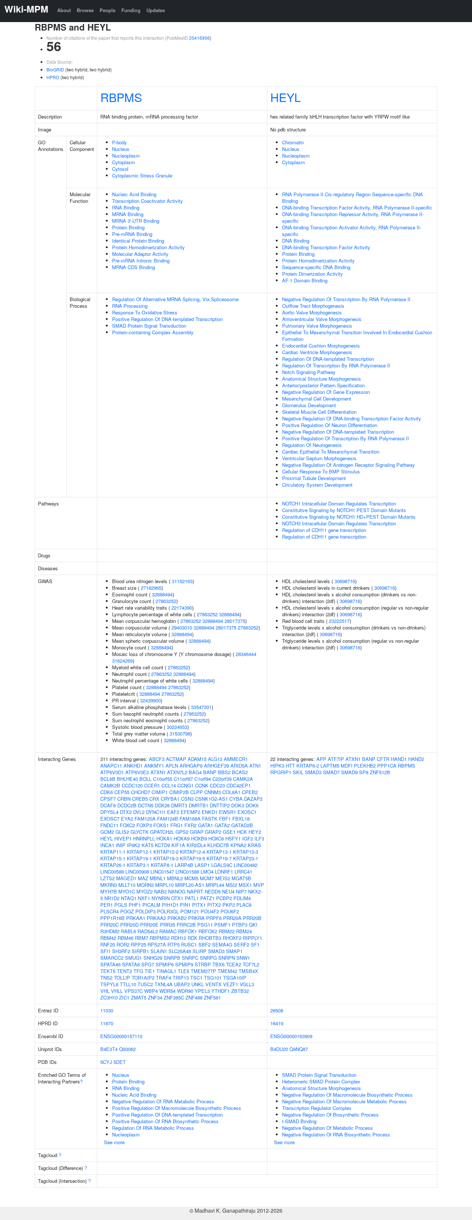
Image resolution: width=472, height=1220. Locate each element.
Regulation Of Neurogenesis (312, 444)
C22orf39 (222, 778)
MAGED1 (126, 878)
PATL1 (192, 898)
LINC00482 (245, 864)
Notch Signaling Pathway (309, 372)
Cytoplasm (123, 162)
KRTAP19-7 (219, 858)
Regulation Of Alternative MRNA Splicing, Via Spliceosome (175, 299)
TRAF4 (163, 977)
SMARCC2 (112, 957)
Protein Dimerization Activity (312, 273)
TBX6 (218, 964)
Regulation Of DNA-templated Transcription (328, 358)
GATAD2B (242, 825)
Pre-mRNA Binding (132, 233)
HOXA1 (164, 838)
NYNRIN (161, 898)
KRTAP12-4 (192, 851)
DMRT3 (179, 805)
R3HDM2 (109, 931)
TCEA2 (233, 964)
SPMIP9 (184, 964)
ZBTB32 (240, 990)
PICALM (151, 904)
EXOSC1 (247, 811)
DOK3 (237, 805)
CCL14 (169, 785)
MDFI (347, 765)
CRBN (124, 798)
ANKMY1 (154, 765)
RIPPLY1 (252, 937)
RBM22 (227, 931)
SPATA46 (110, 964)
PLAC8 (243, 904)
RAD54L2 (148, 931)
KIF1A (178, 845)
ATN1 (255, 765)
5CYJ (106, 1061)
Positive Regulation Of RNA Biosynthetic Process (165, 1121)
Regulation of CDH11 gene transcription (324, 529)
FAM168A (190, 818)
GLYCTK (140, 831)
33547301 (201, 707)
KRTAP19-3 (165, 858)
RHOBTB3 (210, 937)
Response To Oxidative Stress (144, 312)
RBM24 (244, 931)
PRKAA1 (135, 917)
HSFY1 (233, 838)
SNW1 (243, 957)
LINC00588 (112, 871)
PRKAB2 (177, 917)
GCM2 (107, 831)
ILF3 (259, 838)
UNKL (197, 984)
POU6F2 (230, 911)
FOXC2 (127, 825)
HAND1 (399, 758)
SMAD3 (216, 951)
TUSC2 (145, 984)
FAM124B (167, 818)
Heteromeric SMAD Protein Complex (321, 1081)
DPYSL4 (109, 811)
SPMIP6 (165, 964)
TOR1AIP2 (143, 977)
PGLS (120, 904)
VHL (105, 990)
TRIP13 (181, 977)
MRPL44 (215, 884)
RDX (192, 937)
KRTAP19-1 (139, 858)
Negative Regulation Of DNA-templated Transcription (338, 431)
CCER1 (152, 785)
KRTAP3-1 (138, 864)
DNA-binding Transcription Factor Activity (326, 247)
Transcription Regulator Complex (316, 1107)
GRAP (197, 831)
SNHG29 (152, 957)
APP (321, 758)
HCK (242, 831)
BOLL (145, 778)
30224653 (177, 726)
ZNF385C (174, 997)
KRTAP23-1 (245, 858)
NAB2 (160, 891)
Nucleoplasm (126, 155)
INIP (120, 845)
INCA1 (107, 845)
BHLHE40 (127, 778)
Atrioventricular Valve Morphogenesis (321, 318)
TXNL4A (164, 984)
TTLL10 (128, 984)
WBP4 (151, 990)
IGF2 (247, 838)
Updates (155, 10)
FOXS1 (161, 825)
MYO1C (126, 891)
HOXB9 (199, 838)
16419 (276, 1023)
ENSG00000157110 (121, 1036)
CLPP (196, 792)
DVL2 (139, 811)
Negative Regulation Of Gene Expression (326, 391)
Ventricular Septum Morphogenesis (319, 458)
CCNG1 (185, 785)
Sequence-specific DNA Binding (316, 267)
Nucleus (120, 148)
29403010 (181, 627)
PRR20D (129, 924)
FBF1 (225, 818)
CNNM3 (212, 792)
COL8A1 (231, 792)
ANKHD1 (133, 765)
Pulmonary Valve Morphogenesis (317, 325)
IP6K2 (133, 845)
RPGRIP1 (280, 772)
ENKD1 (210, 811)
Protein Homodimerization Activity (148, 247)
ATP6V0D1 (112, 772)
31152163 (182, 581)
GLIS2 (122, 831)
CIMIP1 (160, 792)
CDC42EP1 (238, 785)
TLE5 (183, 970)
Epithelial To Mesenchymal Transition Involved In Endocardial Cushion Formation (357, 335)
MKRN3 (108, 884)
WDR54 (167, 990)
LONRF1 (224, 871)
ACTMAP (176, 758)
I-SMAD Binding (299, 1121)
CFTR (383, 758)
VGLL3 (247, 984)
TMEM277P (203, 970)
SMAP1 (234, 951)
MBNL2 (175, 878)
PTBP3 (239, 924)
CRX (154, 798)
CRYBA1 (170, 798)
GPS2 (182, 831)
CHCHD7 (140, 792)
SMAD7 (331, 772)
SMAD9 (349, 772)
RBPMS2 (160, 937)
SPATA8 (131, 964)
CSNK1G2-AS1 (211, 798)
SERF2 (241, 944)
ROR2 (123, 944)
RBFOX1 (187, 931)
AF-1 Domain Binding (304, 280)
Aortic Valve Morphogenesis (312, 312)
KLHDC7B (218, 845)
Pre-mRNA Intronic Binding (141, 260)
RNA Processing (130, 305)
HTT (290, 765)
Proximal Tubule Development (314, 478)
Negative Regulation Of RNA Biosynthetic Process (336, 1134)
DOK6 (252, 805)
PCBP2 (224, 898)
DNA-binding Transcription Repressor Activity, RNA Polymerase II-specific (353, 217)
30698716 (344, 581)
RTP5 (173, 944)
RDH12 (178, 937)
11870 (106, 1023)
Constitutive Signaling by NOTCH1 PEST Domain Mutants (344, 510)
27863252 (166, 600)
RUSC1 (189, 944)
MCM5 (191, 878)
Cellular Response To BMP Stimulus (321, 471)
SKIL (298, 772)
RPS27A (157, 944)
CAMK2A (243, 778)
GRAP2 (213, 831)
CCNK (201, 785)
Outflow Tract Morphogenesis (313, 305)
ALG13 (215, 758)
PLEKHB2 (365, 765)
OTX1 (177, 898)
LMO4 (207, 871)
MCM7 (207, 878)
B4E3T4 (109, 1049)
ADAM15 (197, 758)
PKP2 (228, 904)
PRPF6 (214, 917)
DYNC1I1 (156, 811)
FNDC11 (109, 825)
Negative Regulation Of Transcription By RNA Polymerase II (346, 299)
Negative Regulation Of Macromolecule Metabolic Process (344, 1101)
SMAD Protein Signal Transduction (149, 325)
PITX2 (214, 904)
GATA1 (205, 825)
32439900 (150, 700)
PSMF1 (222, 924)
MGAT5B (241, 878)
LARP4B (184, 864)
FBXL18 (241, 818)
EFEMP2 (190, 811)
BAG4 (195, 772)
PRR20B (252, 917)
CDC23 (217, 785)
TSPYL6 (109, 984)
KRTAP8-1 (162, 864)
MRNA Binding (127, 214)
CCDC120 (132, 785)
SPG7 (147, 964)
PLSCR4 (109, 911)
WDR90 (185, 990)
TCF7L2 (251, 964)
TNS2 (106, 977)
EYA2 (127, 818)
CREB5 (140, 798)
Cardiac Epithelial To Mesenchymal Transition (330, 451)
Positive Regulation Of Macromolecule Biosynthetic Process (176, 1107)
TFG (138, 970)
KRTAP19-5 (192, 858)
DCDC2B (126, 805)
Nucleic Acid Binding (134, 194)
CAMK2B (110, 785)
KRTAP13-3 (245, 851)
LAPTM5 (329, 765)
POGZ (127, 911)
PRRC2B (186, 924)
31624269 (122, 660)
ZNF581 (212, 997)
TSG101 (213, 977)
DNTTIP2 (220, 805)
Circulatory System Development (317, 484)
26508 (276, 1010)
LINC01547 (162, 871)
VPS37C (133, 990)
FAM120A (145, 818)
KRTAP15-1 (112, 858)
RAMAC (168, 931)
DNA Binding (295, 240)
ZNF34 (155, 997)
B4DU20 (279, 1049)
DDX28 (162, 805)
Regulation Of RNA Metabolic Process (153, 1127)
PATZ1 (207, 898)
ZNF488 (193, 997)
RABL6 (128, 931)
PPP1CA (386, 765)
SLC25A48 (180, 951)
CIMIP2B (179, 792)
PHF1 (135, 904)
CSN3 (187, 798)
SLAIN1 (158, 951)
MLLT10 (126, 884)
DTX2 (126, 811)
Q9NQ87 (298, 1049)
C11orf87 (183, 778)
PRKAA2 (156, 917)
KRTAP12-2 (165, 851)
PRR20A (232, 917)
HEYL (285, 96)
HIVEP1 (123, 838)
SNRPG (208, 957)
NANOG (176, 891)
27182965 (151, 587)
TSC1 (196, 977)
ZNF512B (380, 772)
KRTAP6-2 (307, 765)
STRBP (203, 964)
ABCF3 (156, 758)
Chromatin (293, 142)
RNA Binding (125, 207)
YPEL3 (202, 990)
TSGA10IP (234, 977)
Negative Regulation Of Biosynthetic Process (330, 1114)
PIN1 (185, 904)
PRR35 (167, 924)
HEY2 (255, 831)
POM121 (189, 911)
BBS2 (224, 772)
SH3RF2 (121, 951)
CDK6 (106, 792)
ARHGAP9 (191, 765)
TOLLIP (122, 977)
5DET (120, 1061)
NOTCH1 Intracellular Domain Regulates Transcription (339, 503)
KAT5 (147, 845)
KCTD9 (162, 845)
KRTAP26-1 (112, 864)
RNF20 (107, 944)
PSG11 (205, 924)
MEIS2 (222, 878)
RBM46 (125, 937)
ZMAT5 (138, 997)
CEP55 (121, 792)
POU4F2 (210, 911)
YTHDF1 (220, 990)
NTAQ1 (128, 898)
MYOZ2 (144, 891)
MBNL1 (158, 878)
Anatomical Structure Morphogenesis (321, 378)
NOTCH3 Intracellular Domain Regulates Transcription (339, 523)
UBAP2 (182, 984)
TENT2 (124, 970)
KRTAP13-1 (219, 851)
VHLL (117, 990)
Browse (85, 10)
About (64, 10)
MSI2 (231, 884)
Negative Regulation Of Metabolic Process (327, 1127)
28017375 (235, 620)
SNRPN (226, 957)
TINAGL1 (166, 970)
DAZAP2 (253, 798)
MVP (258, 884)
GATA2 (222, 825)
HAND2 (416, 758)
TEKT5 (107, 970)
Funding (130, 10)
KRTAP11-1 (112, 851)
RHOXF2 (232, 937)
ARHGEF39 (216, 765)
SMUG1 (133, 957)
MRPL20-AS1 (189, 884)
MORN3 (145, 884)
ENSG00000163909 (291, 1036)
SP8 (363, 772)
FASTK (210, 818)
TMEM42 (227, 970)
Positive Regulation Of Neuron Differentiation (329, 425)
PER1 (106, 904)
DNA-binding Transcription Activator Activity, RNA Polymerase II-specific (351, 230)
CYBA (236, 798)
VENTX (213, 984)
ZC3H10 (109, 997)
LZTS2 (107, 878)
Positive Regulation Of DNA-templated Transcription (167, 318)
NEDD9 (213, 891)
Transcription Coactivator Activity (147, 200)
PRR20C (109, 924)
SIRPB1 (140, 951)
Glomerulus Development (309, 405)
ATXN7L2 (177, 772)
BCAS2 (240, 772)
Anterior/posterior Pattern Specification (323, 385)
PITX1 (199, 904)
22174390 (181, 607)
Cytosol (120, 168)
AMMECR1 (236, 758)
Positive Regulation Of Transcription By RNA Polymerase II (345, 438)
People (107, 10)
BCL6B (107, 778)
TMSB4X (248, 970)
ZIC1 (124, 997)
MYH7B (108, 891)
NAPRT (195, 891)
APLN (172, 765)
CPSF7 (108, 798)
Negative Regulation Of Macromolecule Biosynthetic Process (347, 1094)
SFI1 (105, 951)
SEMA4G (222, 944)
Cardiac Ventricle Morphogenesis (317, 352)
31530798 (180, 733)
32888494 (162, 594)
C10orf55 (162, 778)
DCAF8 (108, 805)
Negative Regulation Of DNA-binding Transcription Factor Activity (351, 418)
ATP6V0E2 (137, 772)
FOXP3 (144, 825)
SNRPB (172, 957)
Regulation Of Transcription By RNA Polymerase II (336, 365)
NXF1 (144, 898)
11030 (106, 1010)
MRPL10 (164, 884)
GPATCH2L (162, 831)
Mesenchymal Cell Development (316, 398)
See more (114, 1142)
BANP (209, 772)
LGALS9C (221, 864)
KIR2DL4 (196, 845)
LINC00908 (137, 871)
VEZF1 (230, 984)
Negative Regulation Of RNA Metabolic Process (163, 1101)
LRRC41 (243, 871)
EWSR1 (227, 811)
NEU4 (228, 891)
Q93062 (127, 1049)
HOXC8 (216, 838)
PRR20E (149, 924)
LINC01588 (187, 871)
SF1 (255, 944)
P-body (119, 142)
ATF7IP (336, 758)
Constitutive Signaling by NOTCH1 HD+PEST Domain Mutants (349, 516)
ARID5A (239, 765)
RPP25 (138, 944)
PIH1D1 (170, 904)
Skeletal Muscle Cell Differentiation (319, 411)
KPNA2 (238, 845)
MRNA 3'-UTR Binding (135, 220)
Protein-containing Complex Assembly (153, 332)
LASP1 (202, 864)
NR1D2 (111, 898)
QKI (253, 924)
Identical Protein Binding (138, 240)
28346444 (246, 653)
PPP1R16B (112, 917)
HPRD (52, 77)
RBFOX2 (207, 931)
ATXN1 (158, 772)
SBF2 (204, 944)
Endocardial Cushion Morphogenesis (321, 345)
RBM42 (108, 937)
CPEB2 (250, 792)
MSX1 (245, 884)
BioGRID (55, 69)
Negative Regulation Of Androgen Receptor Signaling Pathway (348, 464)
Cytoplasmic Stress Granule (142, 175)
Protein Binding (128, 227)
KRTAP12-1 (139, 851)
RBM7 (141, 937)
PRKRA (196, 917)
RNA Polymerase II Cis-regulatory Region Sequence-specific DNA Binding (352, 197)
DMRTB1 (198, 805)
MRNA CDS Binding (133, 267)
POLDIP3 (145, 911)
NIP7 (241, 891)
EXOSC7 (109, 818)
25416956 (199, 38)
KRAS (254, 845)
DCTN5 (145, 805)
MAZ (143, 878)
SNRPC (190, 957)
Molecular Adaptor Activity (140, 253)
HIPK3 (277, 765)
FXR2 (190, 825)
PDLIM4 (242, 898)
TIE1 (150, 970)
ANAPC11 (111, 765)
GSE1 (229, 831)
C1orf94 (202, 778)
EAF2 (173, 811)
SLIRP (199, 951)
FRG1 (176, 825)
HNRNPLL (144, 838)
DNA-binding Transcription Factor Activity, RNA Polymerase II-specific (357, 207)
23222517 (339, 620)
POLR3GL (168, 911)
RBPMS (121, 96)
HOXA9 (182, 838)
